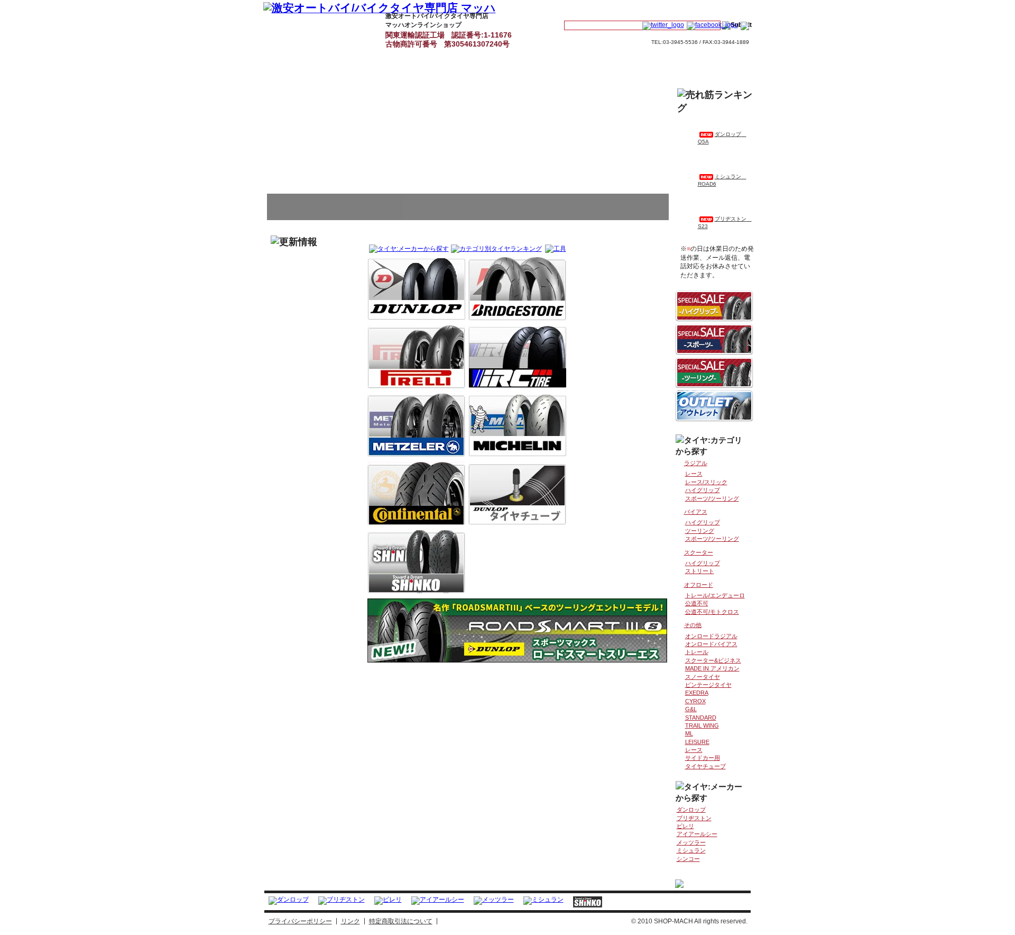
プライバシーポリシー (300, 921)
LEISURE (697, 742)
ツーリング (699, 531)
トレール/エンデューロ (715, 595)
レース (694, 473)
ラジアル (695, 463)
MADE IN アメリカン (712, 668)
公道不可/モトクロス (712, 612)
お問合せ (719, 8)
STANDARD (700, 717)
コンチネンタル (416, 493)
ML (689, 733)
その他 (693, 625)
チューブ (517, 493)
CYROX (695, 701)
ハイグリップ (702, 490)
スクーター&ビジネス (713, 660)
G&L (691, 709)
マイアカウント (592, 8)
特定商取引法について (400, 921)
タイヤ (348, 27)
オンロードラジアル (711, 636)
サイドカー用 (702, 758)
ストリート (699, 571)
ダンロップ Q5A (722, 137)
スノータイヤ (702, 677)
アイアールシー (517, 356)
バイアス (695, 512)
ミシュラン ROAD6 (722, 180)
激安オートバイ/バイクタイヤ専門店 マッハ (288, 27)
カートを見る (657, 8)
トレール (696, 652)
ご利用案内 (527, 27)
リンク (350, 921)
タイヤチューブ (705, 766)
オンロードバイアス (711, 644)
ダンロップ (416, 288)
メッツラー (416, 425)
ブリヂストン (517, 288)
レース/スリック (706, 482)
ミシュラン (517, 425)
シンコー (416, 561)
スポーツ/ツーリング (712, 498)
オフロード (698, 585)
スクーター (698, 552)
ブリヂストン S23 (725, 222)
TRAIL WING (702, 725)
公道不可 (696, 603)
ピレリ (416, 356)
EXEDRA (696, 692)
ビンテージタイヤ (708, 685)
